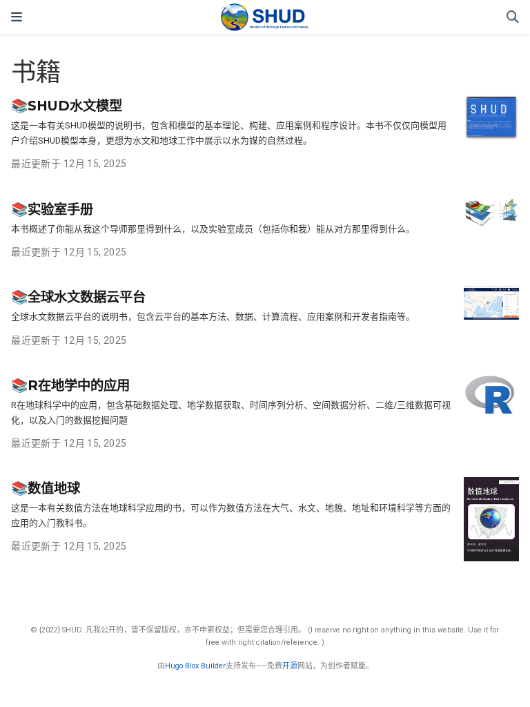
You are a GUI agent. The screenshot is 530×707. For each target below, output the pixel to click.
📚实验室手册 (52, 209)
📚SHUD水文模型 (66, 105)
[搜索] (513, 18)
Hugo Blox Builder (195, 665)
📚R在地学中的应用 (70, 385)
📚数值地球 (45, 488)
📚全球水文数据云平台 (78, 297)
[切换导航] (16, 17)
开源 (289, 665)
